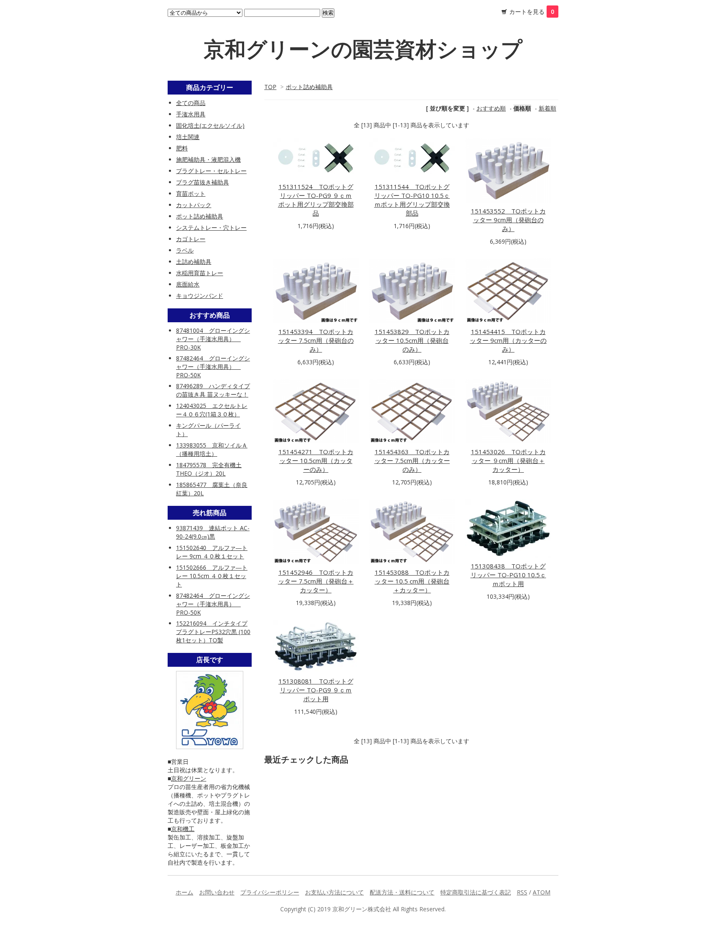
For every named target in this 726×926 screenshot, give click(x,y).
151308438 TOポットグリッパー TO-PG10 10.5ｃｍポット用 (508, 575)
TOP (270, 87)
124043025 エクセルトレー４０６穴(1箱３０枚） (211, 410)
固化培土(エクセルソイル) (210, 125)
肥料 (182, 148)
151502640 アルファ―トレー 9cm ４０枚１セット (211, 552)
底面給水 (188, 284)
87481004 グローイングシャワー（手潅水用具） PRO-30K (213, 338)
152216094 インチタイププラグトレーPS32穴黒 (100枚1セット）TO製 (213, 631)
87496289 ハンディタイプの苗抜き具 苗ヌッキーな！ (213, 390)
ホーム (184, 892)
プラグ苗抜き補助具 (202, 182)
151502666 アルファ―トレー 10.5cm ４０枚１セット (211, 575)
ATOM (541, 892)
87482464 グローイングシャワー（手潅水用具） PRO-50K (213, 366)
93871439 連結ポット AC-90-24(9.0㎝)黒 (213, 532)
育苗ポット (190, 193)
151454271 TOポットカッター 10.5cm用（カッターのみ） (316, 460)
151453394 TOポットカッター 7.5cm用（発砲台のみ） (316, 340)
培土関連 (188, 137)
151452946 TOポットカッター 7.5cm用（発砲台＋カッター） (316, 581)
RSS (522, 892)
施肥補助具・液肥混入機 (208, 159)
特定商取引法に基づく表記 (475, 892)
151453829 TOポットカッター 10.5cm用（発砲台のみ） (412, 340)
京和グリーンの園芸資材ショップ (363, 48)
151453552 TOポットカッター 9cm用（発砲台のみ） (508, 220)
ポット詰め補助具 (309, 87)
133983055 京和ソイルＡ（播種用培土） (211, 449)
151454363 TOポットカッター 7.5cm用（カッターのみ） (412, 460)
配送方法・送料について (402, 892)
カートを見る (531, 12)
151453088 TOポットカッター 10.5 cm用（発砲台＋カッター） (412, 581)
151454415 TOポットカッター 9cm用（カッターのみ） (508, 340)
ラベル (185, 250)
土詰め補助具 (193, 262)
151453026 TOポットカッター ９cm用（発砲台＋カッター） (508, 460)
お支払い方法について (334, 892)
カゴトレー (190, 239)
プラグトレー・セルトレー (211, 171)
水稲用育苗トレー (199, 273)
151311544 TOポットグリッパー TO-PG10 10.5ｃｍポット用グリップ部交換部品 (412, 199)
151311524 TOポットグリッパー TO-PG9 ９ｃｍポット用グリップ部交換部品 (316, 199)
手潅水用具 (190, 114)
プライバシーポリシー (269, 892)
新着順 (547, 108)
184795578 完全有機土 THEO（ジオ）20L (209, 469)
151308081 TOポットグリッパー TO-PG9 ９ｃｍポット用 (316, 690)
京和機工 (183, 829)
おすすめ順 (491, 108)
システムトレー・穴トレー (211, 228)
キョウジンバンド (199, 296)
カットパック (193, 205)
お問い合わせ (216, 892)
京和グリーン (188, 778)
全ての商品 (190, 103)
